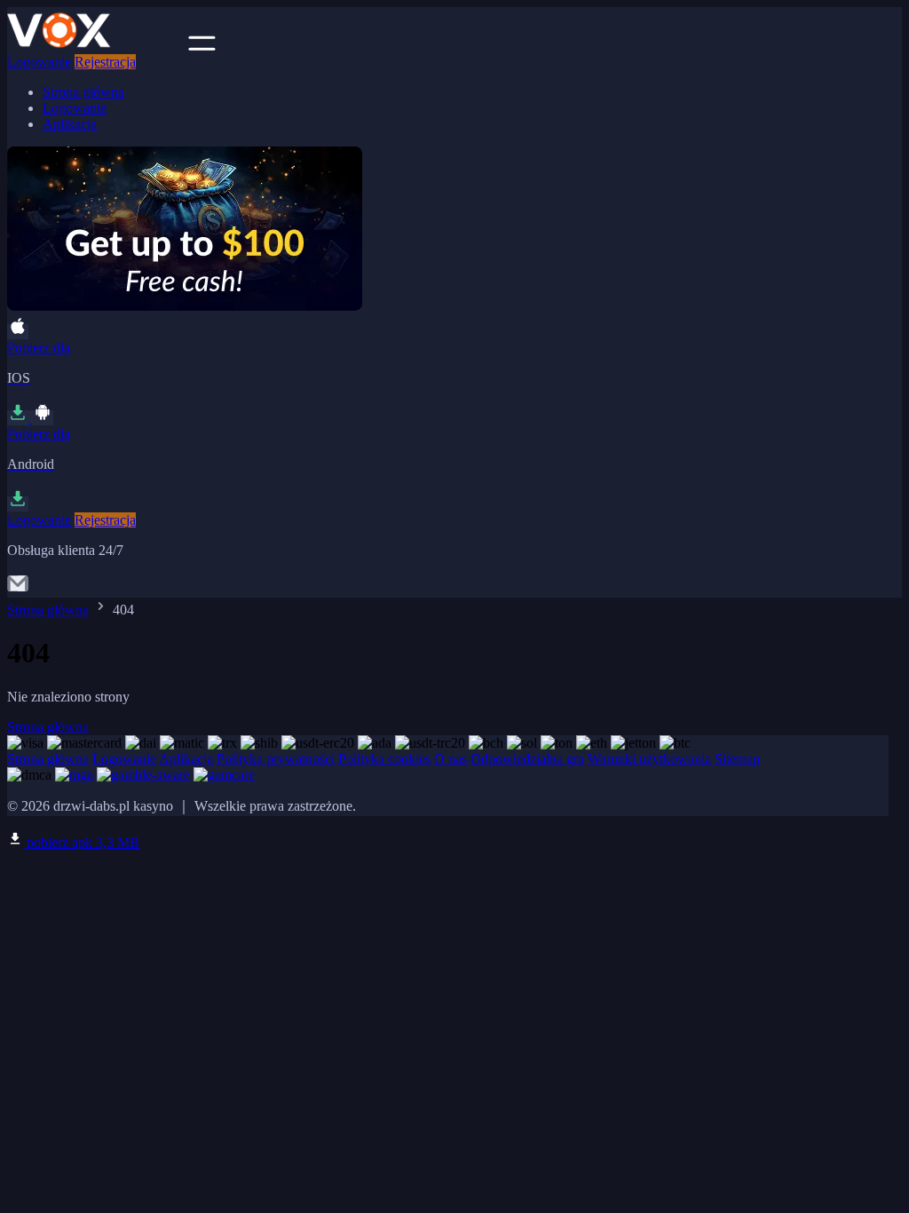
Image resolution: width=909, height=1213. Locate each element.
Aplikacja (70, 123)
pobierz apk (81, 842)
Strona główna (83, 91)
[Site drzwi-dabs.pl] (96, 45)
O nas (450, 758)
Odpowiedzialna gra (527, 758)
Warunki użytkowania (649, 758)
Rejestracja (105, 61)
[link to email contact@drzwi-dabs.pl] (17, 589)
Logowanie (39, 61)
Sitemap (737, 758)
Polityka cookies (384, 758)
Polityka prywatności (276, 758)
